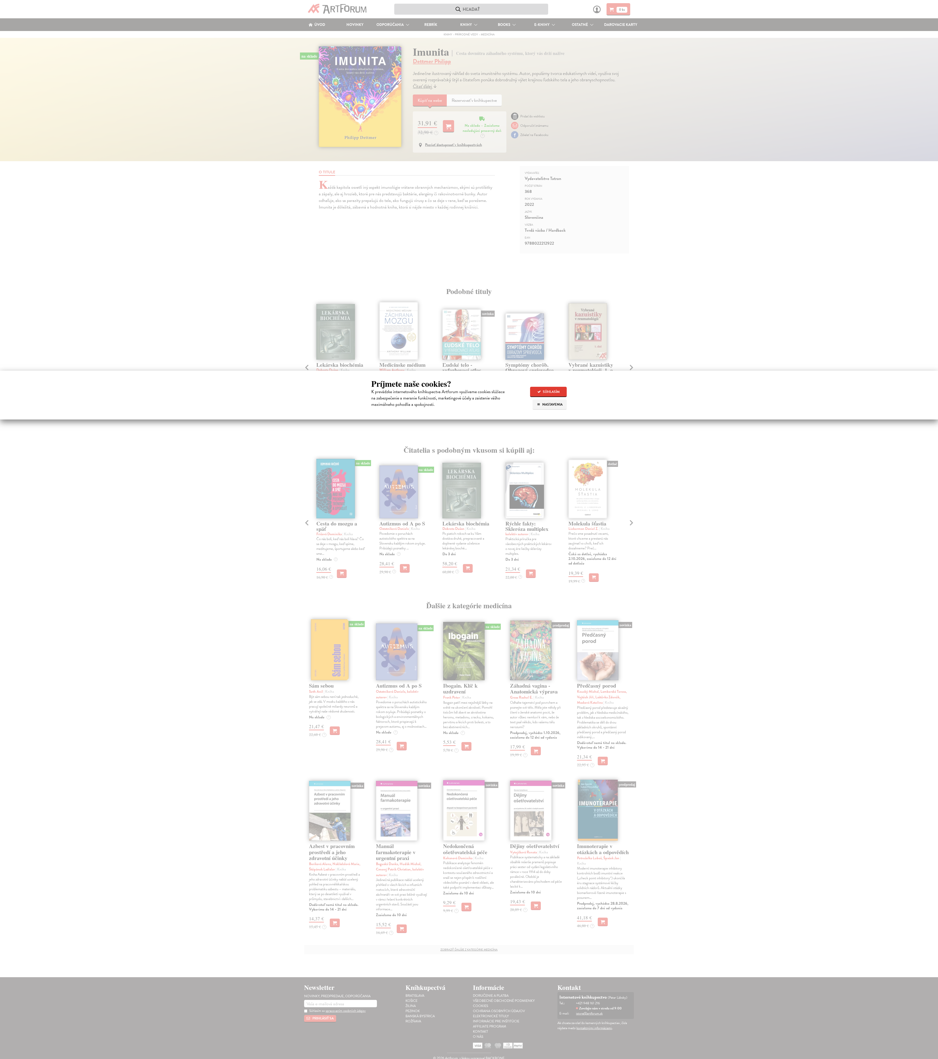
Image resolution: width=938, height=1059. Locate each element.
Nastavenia (552, 404)
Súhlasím (551, 391)
